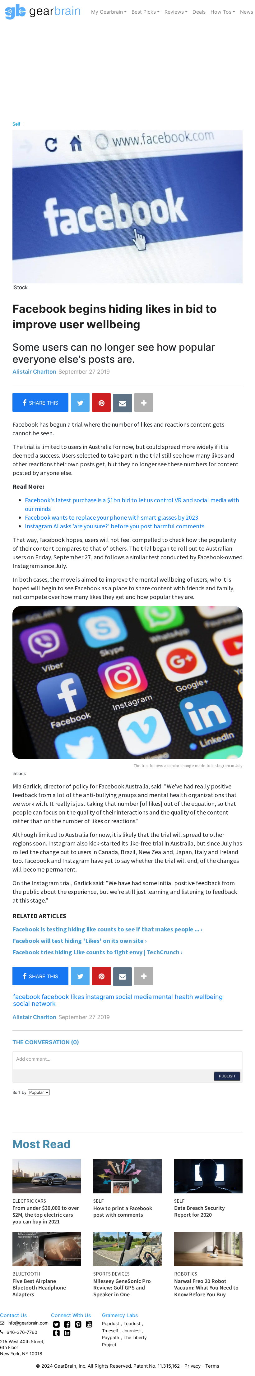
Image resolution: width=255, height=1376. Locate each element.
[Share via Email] (122, 403)
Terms (212, 1366)
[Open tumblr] (56, 1333)
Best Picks (144, 12)
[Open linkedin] (67, 1333)
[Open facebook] (67, 1324)
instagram (100, 997)
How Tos (221, 12)
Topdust (131, 1323)
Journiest (132, 1330)
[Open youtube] (89, 1324)
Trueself (110, 1330)
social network (34, 1004)
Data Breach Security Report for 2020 (199, 1211)
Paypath (110, 1337)
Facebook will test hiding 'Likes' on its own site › (79, 940)
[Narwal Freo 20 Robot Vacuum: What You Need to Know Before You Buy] (208, 1248)
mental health (173, 997)
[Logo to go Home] (44, 11)
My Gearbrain (107, 12)
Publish (227, 1076)
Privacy (192, 1366)
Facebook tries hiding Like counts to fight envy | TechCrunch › (97, 952)
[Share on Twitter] (80, 402)
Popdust (110, 1323)
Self (16, 124)
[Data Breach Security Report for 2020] (208, 1176)
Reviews (174, 12)
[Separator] (143, 402)
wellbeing (208, 997)
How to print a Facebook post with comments (122, 1211)
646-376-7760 (22, 1332)
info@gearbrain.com (28, 1322)
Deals (199, 12)
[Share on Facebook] (40, 402)
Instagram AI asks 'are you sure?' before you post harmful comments (114, 526)
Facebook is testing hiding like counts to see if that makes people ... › (107, 929)
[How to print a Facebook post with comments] (127, 1176)
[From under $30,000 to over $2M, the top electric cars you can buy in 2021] (46, 1176)
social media (133, 997)
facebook (26, 997)
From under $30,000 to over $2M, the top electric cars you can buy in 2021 (45, 1214)
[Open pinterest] (78, 1324)
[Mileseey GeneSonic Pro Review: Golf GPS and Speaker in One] (127, 1248)
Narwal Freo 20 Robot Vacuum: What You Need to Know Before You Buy (206, 1287)
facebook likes (63, 997)
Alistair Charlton (34, 371)
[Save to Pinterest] (101, 402)
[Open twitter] (56, 1324)
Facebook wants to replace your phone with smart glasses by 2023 (111, 517)
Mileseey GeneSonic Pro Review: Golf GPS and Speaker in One (122, 1287)
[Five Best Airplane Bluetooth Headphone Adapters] (46, 1248)
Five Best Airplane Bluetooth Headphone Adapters (39, 1287)
